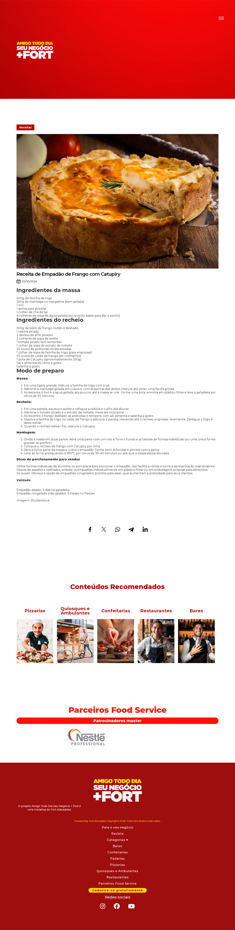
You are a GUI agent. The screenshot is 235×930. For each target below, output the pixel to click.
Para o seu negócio (117, 827)
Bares (117, 846)
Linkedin (145, 529)
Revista (117, 833)
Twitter (104, 529)
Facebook (90, 529)
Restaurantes (117, 877)
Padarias (117, 858)
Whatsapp (117, 529)
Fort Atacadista (117, 790)
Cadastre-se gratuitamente (117, 890)
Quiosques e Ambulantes (117, 871)
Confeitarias (117, 852)
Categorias (116, 840)
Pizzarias (117, 865)
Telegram (131, 529)
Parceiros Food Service (117, 883)
